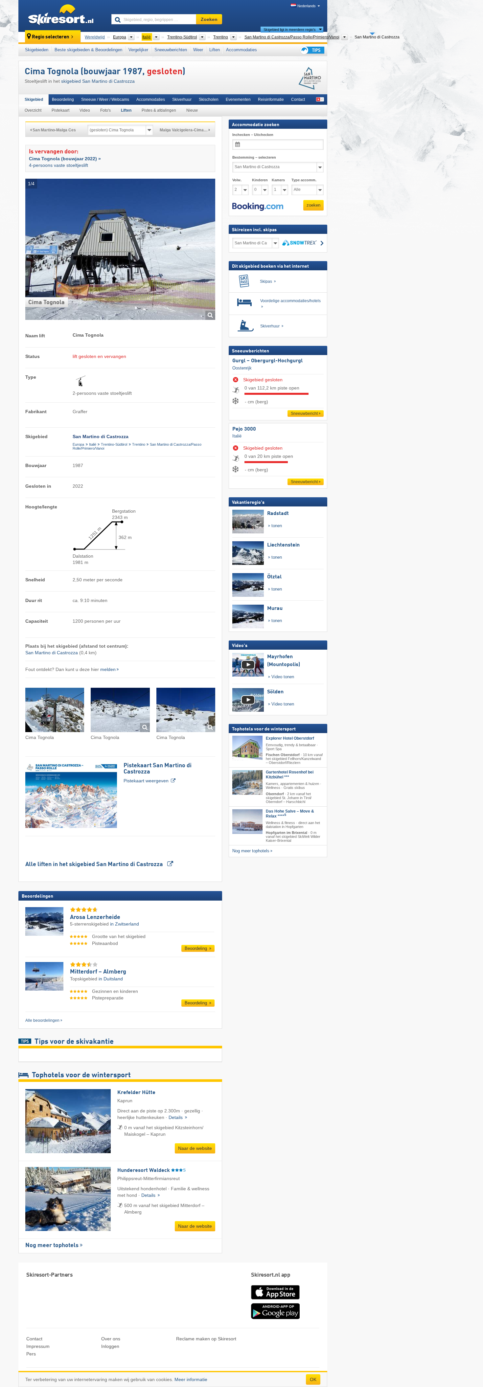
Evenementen (238, 99)
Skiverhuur (182, 99)
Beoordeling (63, 99)
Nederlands (306, 6)
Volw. (237, 180)
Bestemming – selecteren (254, 157)
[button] (257, 207)
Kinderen (260, 180)
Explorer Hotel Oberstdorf (290, 738)
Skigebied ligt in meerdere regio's (290, 30)
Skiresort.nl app (270, 1275)
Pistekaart (60, 110)
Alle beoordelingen (42, 1020)
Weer (198, 49)
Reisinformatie (271, 99)
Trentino (138, 444)
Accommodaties (241, 49)
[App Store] (275, 1300)
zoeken (313, 205)
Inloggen (110, 1346)
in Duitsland (111, 978)
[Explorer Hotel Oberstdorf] (247, 748)
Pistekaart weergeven (158, 773)
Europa (78, 444)
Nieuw (192, 110)
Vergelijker (138, 49)
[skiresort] (62, 15)
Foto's (105, 110)
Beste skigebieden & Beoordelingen (88, 49)
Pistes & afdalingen (159, 110)
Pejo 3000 (244, 429)
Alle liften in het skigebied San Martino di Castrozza (94, 864)
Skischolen (208, 99)
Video (85, 110)
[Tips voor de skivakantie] (311, 50)
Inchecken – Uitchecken (252, 135)
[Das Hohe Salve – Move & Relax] (247, 821)
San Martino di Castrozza (51, 652)
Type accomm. (303, 180)
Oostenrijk (242, 368)
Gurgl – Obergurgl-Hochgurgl (267, 361)
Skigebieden (36, 49)
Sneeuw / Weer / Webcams (105, 99)
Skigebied (34, 99)
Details (176, 1117)
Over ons (110, 1338)
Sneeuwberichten (170, 49)
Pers (31, 1353)
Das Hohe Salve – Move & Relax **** (290, 813)
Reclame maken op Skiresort (206, 1338)
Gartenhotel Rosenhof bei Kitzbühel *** (289, 774)
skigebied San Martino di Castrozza (98, 81)
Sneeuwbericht (304, 413)
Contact (298, 99)
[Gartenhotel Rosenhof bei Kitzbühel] (247, 782)
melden (108, 669)
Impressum (38, 1346)
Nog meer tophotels (52, 1245)
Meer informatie (190, 1379)
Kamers (278, 180)
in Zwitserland (124, 924)
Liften (214, 49)
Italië (92, 444)
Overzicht (33, 110)
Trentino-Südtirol (114, 444)
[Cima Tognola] (54, 711)
